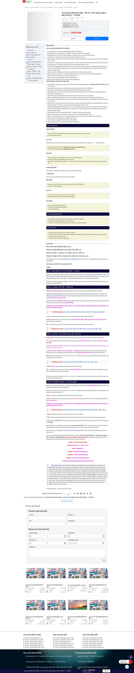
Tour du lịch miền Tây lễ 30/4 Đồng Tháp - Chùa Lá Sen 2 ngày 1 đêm (82, 329)
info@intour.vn (80, 448)
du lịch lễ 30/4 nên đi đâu (64, 488)
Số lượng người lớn (33, 533)
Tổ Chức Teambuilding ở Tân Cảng (63, 643)
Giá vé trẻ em (31, 57)
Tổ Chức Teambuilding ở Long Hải (34, 640)
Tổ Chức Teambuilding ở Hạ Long (93, 640)
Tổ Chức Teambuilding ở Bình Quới (63, 640)
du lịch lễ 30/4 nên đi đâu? (76, 430)
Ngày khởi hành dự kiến (73, 540)
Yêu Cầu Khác (32, 547)
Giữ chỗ (73, 38)
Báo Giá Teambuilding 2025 (86, 2)
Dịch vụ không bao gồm (33, 55)
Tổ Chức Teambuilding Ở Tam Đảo (93, 641)
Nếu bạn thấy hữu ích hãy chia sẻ (52, 493)
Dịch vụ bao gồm (32, 52)
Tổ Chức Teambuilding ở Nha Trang (34, 647)
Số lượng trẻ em (71, 533)
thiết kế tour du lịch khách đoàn (69, 259)
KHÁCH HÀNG (59, 2)
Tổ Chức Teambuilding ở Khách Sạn (64, 647)
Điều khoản (30, 50)
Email (30, 521)
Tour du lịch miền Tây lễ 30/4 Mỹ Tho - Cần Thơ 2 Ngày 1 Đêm (80, 362)
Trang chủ (26, 7)
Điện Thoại (70, 514)
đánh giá (72, 17)
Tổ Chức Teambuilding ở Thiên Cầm (94, 647)
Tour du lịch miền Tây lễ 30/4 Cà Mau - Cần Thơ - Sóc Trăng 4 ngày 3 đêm (84, 312)
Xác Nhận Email (71, 521)
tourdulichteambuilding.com (80, 451)
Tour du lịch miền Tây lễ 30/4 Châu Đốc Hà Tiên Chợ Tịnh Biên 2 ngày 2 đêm (84, 410)
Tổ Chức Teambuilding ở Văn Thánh (64, 638)
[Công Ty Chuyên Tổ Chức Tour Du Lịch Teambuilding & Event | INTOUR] (27, 1)
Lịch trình (29, 59)
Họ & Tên (31, 514)
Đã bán (82, 17)
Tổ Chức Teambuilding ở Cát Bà (92, 645)
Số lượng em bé (32, 540)
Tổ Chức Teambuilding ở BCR (62, 641)
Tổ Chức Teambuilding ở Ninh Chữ (34, 645)
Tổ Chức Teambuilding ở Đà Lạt (33, 638)
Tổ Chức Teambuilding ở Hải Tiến (93, 638)
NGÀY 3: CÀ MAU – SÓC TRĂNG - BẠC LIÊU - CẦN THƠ (33, 74)
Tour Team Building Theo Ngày (43, 2)
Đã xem (77, 17)
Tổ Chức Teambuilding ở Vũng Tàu (34, 641)
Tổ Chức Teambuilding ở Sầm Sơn (93, 643)
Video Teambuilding (70, 2)
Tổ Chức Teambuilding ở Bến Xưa (63, 645)
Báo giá (97, 38)
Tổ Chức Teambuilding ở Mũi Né (33, 643)
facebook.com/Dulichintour (80, 454)
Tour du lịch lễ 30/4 (34, 7)
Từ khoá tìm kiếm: (51, 488)
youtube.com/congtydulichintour (80, 458)
